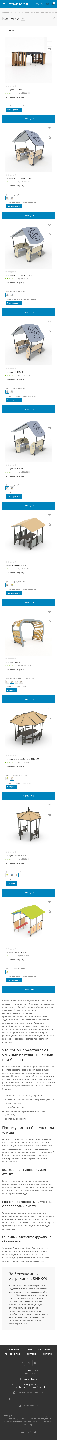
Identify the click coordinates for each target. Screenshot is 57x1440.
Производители (13, 1354)
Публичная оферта (30, 1405)
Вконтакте (22, 1363)
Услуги (28, 1349)
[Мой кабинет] (47, 4)
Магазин (31, 1354)
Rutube (28, 1363)
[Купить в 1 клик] (49, 49)
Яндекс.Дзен (35, 1363)
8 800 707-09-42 (29, 1371)
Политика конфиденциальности (30, 1392)
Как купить (44, 1349)
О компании (13, 1349)
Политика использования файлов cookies (30, 1399)
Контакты (47, 1354)
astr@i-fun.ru (30, 1379)
